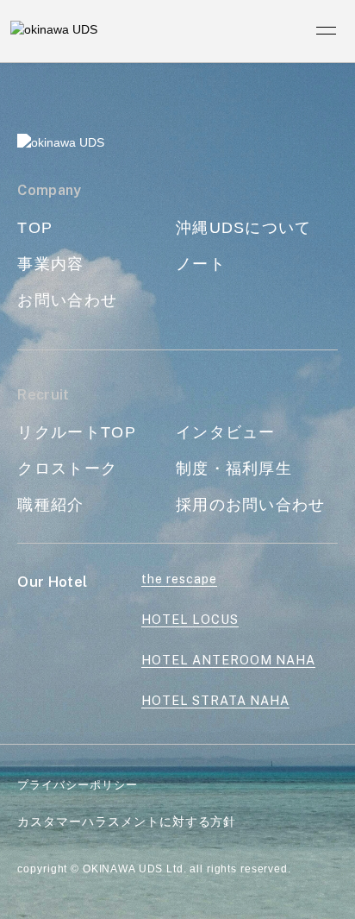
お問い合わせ (67, 300)
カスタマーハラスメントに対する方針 (126, 821)
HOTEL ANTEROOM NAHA (228, 659)
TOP (35, 227)
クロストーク (67, 468)
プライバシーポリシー (77, 784)
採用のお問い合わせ (251, 504)
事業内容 (50, 264)
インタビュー (226, 432)
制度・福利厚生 (234, 468)
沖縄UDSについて (244, 227)
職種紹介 (50, 504)
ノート (201, 264)
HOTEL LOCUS (190, 619)
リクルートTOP (76, 432)
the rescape (179, 578)
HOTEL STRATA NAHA (215, 700)
